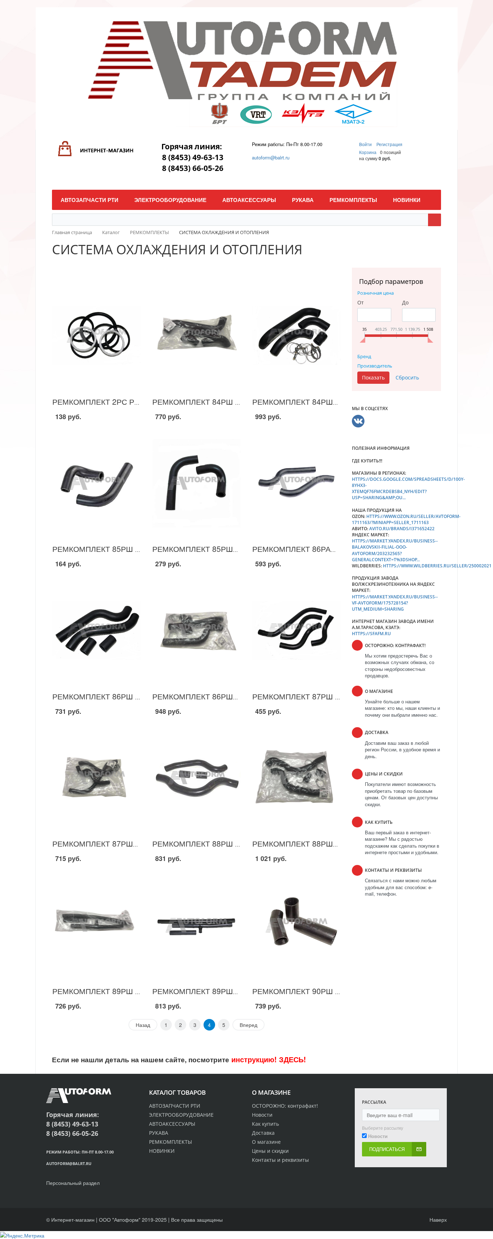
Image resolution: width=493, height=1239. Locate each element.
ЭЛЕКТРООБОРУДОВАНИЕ (181, 1114)
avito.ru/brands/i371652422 (402, 529)
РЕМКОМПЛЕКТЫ (170, 1141)
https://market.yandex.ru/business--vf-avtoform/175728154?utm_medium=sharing (395, 603)
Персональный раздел (73, 1182)
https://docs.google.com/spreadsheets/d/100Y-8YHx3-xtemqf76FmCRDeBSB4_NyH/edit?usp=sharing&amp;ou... (408, 488)
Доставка (263, 1132)
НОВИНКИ (162, 1150)
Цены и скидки (270, 1150)
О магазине (266, 1141)
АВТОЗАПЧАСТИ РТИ (174, 1105)
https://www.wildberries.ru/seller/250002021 (437, 566)
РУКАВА (158, 1132)
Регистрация (389, 144)
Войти (366, 144)
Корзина (367, 152)
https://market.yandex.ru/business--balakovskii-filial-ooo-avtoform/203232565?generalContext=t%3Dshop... (395, 550)
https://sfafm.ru (371, 634)
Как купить (265, 1123)
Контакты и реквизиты (280, 1159)
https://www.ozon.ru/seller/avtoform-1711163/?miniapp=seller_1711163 (406, 519)
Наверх (437, 1219)
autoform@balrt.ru (270, 157)
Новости (262, 1114)
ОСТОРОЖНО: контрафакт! (285, 1105)
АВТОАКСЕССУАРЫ (172, 1123)
